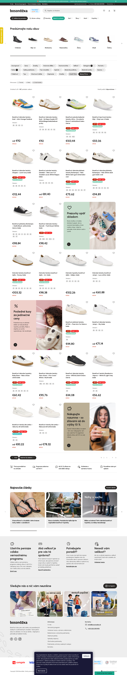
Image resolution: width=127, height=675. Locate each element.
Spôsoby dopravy (53, 638)
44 (67, 136)
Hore (15, 457)
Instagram (111, 586)
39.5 (47, 384)
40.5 (50, 239)
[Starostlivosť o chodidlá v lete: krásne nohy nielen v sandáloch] (27, 504)
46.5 (73, 136)
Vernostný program (20, 4)
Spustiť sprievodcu (44, 570)
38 (13, 125)
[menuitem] (19, 18)
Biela (28, 82)
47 (84, 190)
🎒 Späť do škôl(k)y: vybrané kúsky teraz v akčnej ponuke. (53, 1)
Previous (5, 43)
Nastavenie (41, 671)
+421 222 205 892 (99, 4)
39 (16, 125)
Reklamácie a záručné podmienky (58, 633)
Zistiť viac (13, 571)
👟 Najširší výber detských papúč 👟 (78, 1)
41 (22, 125)
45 (70, 136)
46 (105, 132)
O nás (11, 4)
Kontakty (44, 4)
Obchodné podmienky (55, 641)
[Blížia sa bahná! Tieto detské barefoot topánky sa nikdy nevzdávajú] (99, 504)
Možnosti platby (52, 636)
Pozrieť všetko (111, 487)
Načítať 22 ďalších (26, 457)
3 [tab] (77, 530)
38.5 (44, 239)
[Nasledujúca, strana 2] (116, 458)
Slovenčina (110, 4)
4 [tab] (103, 530)
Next (122, 43)
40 (19, 125)
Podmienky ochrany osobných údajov (59, 644)
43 (102, 132)
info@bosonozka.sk (94, 624)
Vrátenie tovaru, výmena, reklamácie (59, 630)
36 (13, 186)
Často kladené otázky (34, 4)
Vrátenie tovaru (99, 562)
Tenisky (21, 82)
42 (54, 129)
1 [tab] (23, 530)
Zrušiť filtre (73, 74)
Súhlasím (86, 656)
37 (40, 129)
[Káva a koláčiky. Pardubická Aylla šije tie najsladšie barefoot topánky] (63, 504)
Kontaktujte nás (71, 566)
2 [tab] (50, 530)
